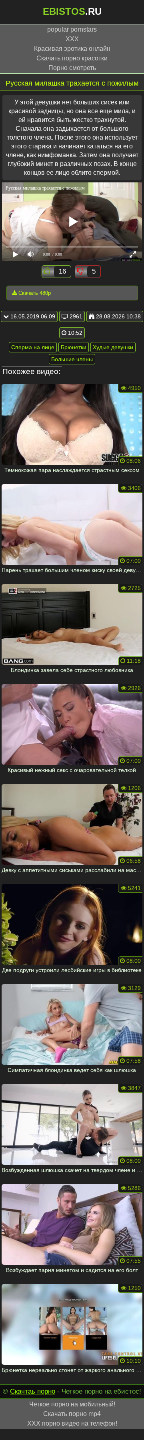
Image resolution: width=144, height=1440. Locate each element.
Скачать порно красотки (72, 58)
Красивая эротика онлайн (72, 48)
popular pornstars (72, 29)
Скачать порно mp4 (72, 1413)
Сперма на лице (32, 347)
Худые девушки (113, 347)
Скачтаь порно (32, 1391)
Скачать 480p (34, 293)
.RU (72, 11)
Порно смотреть (72, 67)
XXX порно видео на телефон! (72, 1423)
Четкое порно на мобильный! (72, 1404)
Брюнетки (73, 347)
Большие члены (72, 359)
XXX (72, 39)
